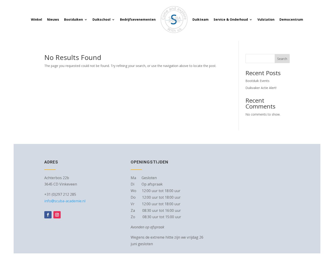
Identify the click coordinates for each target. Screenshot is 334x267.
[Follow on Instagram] (57, 214)
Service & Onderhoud (231, 19)
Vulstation (265, 19)
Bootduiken (73, 19)
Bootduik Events (257, 81)
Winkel (36, 19)
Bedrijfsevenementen (138, 19)
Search (282, 59)
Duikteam (200, 19)
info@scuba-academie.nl (64, 200)
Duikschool (101, 19)
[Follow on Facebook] (48, 214)
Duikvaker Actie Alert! (261, 88)
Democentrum (291, 19)
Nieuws (53, 19)
